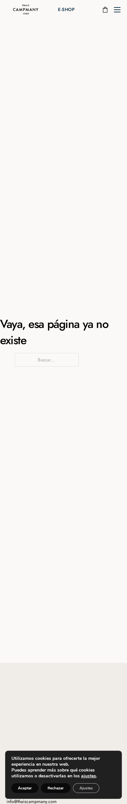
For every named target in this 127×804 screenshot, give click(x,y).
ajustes (88, 776)
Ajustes (86, 788)
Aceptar (25, 788)
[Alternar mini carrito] (105, 10)
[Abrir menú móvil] (117, 9)
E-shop (66, 9)
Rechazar (56, 788)
